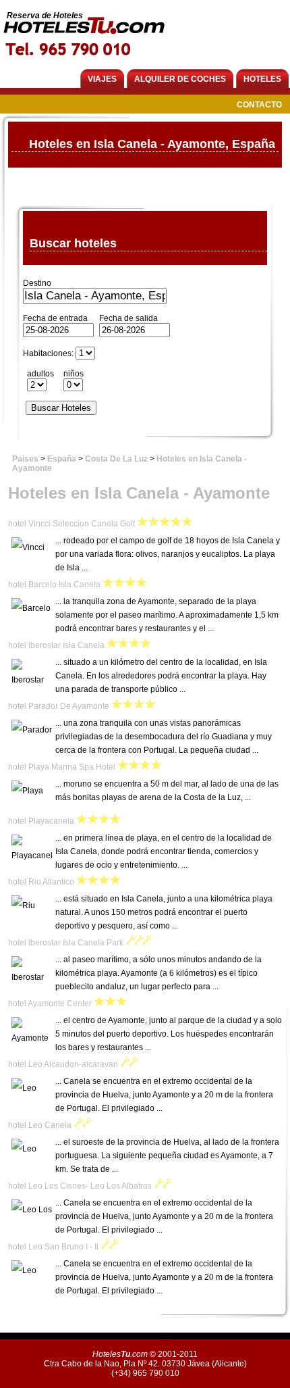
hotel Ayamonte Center (50, 1003)
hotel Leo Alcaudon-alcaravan (63, 1064)
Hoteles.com (120, 1354)
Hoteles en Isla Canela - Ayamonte (139, 493)
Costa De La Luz (116, 459)
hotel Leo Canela (39, 1125)
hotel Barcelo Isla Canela (54, 584)
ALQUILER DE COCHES (180, 79)
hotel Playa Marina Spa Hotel (61, 767)
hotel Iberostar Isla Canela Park (65, 942)
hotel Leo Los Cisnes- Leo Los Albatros (80, 1186)
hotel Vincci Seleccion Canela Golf (71, 523)
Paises (25, 459)
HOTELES (262, 79)
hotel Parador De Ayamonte (58, 706)
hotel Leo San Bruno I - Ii (53, 1246)
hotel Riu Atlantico (41, 882)
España (61, 459)
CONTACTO (259, 104)
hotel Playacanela (41, 821)
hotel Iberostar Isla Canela (56, 645)
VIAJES (102, 79)
